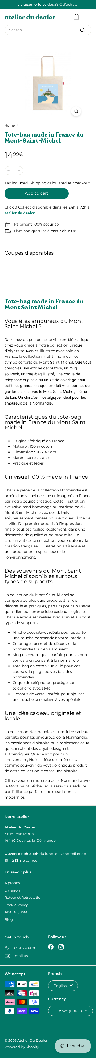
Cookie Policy (16, 905)
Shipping (38, 183)
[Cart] (76, 17)
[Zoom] (76, 111)
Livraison (12, 890)
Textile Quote (16, 912)
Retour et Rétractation (24, 897)
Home (10, 125)
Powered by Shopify (22, 1047)
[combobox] (48, 30)
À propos (12, 883)
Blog (9, 919)
